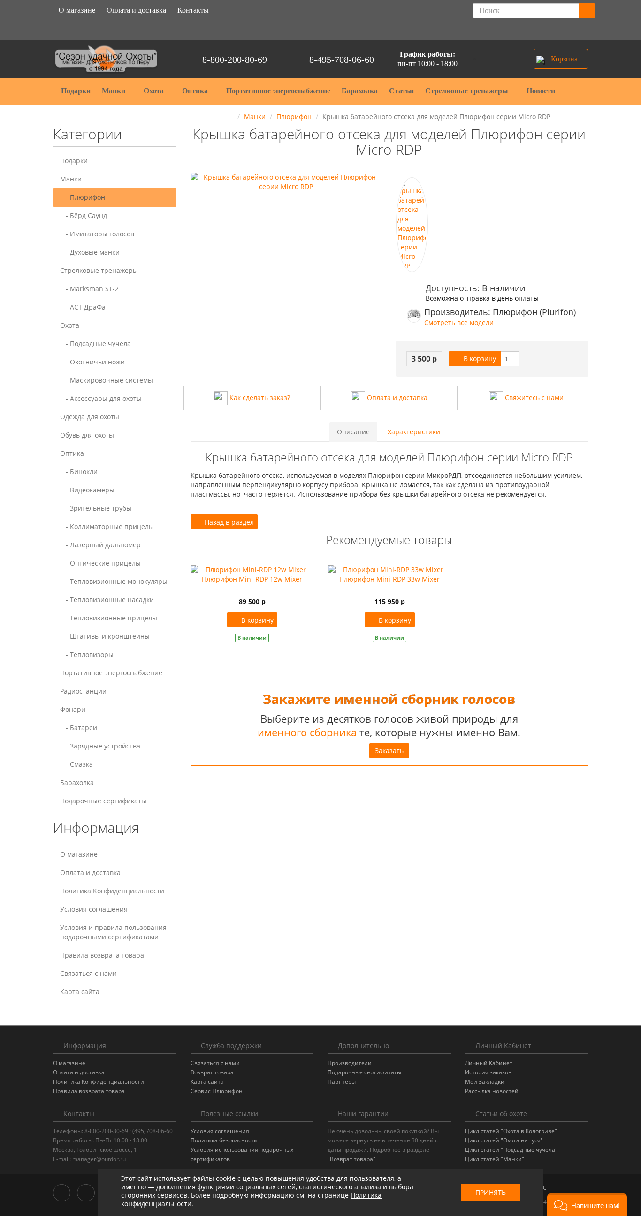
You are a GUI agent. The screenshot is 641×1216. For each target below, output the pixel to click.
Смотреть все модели (459, 322)
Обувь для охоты (87, 435)
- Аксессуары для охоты (101, 398)
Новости (541, 91)
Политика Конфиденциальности (112, 890)
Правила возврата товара (102, 955)
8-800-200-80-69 (234, 59)
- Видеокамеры (87, 489)
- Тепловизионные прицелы (108, 617)
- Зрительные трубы (95, 508)
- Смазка (76, 764)
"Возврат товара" (351, 1159)
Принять (490, 1192)
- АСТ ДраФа (83, 306)
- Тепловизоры (87, 654)
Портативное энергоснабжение (278, 91)
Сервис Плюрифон (217, 1091)
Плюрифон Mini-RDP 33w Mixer (389, 578)
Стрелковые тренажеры (467, 91)
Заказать (389, 750)
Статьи (401, 91)
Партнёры (342, 1082)
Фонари (72, 709)
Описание (353, 431)
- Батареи (78, 727)
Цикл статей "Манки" (494, 1159)
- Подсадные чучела (95, 343)
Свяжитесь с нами (533, 397)
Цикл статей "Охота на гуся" (504, 1140)
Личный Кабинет (488, 1063)
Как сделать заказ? (259, 397)
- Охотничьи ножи (92, 361)
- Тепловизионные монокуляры (114, 581)
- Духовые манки (90, 252)
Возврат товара (212, 1072)
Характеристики (414, 431)
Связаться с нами (88, 973)
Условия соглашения (94, 909)
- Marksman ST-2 (89, 288)
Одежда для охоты (89, 416)
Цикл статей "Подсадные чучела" (511, 1150)
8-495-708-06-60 (341, 59)
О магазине (77, 10)
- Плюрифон (82, 197)
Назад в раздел (228, 522)
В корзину (479, 358)
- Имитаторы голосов (97, 233)
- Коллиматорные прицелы (107, 526)
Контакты (193, 10)
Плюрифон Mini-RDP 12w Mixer (252, 578)
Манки (114, 91)
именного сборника (307, 732)
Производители (350, 1063)
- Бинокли (79, 471)
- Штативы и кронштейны (105, 636)
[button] (561, 59)
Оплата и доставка (136, 10)
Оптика (196, 91)
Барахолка (360, 91)
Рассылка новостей (492, 1091)
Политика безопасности (224, 1140)
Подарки (76, 91)
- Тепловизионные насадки (107, 599)
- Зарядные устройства (100, 745)
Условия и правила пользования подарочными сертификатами (113, 932)
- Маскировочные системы (106, 380)
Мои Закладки (484, 1082)
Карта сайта (79, 991)
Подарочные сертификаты (103, 800)
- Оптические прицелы (100, 563)
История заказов (488, 1072)
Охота (155, 91)
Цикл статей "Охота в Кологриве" (511, 1131)
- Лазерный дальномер (100, 544)
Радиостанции (83, 691)
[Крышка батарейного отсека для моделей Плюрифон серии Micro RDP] (412, 224)
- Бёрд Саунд (83, 215)
